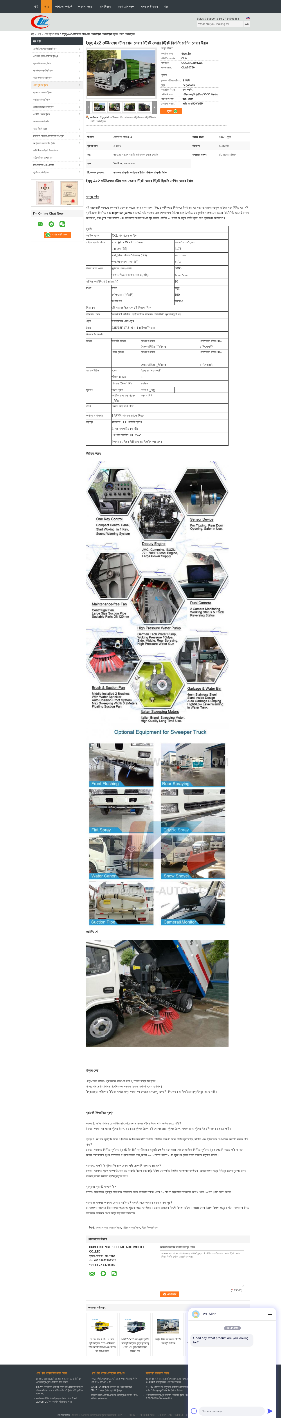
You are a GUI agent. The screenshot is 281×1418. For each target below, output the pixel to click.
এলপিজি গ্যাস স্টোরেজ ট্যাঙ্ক (45, 56)
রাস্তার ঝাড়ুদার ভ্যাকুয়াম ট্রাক (108, 1227)
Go (247, 24)
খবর (166, 6)
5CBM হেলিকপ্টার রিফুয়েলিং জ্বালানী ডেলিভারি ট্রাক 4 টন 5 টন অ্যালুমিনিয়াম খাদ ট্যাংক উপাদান (168, 1388)
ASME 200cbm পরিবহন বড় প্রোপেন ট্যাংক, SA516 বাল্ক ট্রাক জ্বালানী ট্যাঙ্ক (112, 1388)
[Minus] (270, 1314)
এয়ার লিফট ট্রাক (40, 128)
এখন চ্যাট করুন (149, 6)
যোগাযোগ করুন (126, 6)
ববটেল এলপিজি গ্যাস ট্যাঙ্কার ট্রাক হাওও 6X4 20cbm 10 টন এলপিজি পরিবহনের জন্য (56, 1400)
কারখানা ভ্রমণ (85, 6)
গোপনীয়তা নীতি (63, 1415)
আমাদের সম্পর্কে (63, 6)
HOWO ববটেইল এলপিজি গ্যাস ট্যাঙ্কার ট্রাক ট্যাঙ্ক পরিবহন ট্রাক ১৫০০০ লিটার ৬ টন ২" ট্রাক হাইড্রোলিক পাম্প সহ (59, 1390)
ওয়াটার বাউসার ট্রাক (41, 99)
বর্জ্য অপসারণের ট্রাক (42, 77)
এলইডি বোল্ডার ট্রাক (41, 114)
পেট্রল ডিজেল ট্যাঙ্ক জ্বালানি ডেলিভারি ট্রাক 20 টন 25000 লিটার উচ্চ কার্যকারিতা (168, 1397)
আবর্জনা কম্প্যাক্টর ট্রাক (43, 70)
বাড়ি (36, 6)
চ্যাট (169, 111)
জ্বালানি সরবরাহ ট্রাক (42, 63)
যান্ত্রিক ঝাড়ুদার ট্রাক (131, 1227)
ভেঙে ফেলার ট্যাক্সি (41, 121)
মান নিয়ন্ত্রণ (105, 6)
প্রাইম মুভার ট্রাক (41, 172)
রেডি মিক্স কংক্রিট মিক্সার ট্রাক (45, 150)
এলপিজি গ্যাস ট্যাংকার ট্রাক (45, 48)
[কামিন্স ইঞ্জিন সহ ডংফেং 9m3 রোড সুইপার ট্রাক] (168, 1326)
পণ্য (46, 6)
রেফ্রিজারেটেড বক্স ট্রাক (43, 106)
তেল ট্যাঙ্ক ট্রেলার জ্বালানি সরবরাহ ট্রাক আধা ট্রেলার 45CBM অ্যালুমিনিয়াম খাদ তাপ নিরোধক (169, 1380)
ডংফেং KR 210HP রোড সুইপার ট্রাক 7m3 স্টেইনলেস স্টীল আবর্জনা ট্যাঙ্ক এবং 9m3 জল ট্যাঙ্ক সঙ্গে (102, 1345)
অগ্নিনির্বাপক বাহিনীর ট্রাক (44, 143)
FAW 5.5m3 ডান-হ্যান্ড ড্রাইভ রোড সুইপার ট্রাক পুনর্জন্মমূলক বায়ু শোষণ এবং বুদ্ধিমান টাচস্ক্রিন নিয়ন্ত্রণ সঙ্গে (135, 1345)
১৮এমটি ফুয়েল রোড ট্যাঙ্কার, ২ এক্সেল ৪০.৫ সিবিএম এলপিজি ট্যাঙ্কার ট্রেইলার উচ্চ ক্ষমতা (58, 1380)
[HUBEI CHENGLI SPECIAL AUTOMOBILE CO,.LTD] (40, 21)
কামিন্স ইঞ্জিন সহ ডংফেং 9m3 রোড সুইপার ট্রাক (168, 1341)
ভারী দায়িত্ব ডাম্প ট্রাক (42, 157)
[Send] (270, 1411)
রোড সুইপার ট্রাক (52, 34)
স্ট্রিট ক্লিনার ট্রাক (150, 1227)
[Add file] (194, 1411)
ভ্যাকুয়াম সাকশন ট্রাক (42, 92)
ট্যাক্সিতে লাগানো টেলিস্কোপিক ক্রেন (48, 136)
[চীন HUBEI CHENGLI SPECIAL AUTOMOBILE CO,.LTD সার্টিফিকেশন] (45, 192)
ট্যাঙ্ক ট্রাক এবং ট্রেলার (43, 165)
